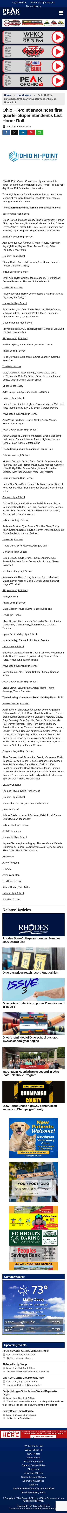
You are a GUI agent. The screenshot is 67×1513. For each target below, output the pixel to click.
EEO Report (33, 1453)
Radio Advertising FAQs (33, 1492)
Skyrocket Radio (41, 1506)
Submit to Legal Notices (42, 2)
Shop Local (33, 1469)
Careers (33, 1484)
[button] (61, 12)
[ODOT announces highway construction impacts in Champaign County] (33, 1092)
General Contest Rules (33, 1465)
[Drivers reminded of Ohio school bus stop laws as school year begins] (33, 1023)
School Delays (33, 6)
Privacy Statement (33, 1461)
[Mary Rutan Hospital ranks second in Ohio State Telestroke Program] (33, 1058)
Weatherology (50, 1508)
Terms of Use (33, 1457)
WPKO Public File (34, 1446)
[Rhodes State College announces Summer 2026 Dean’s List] (33, 924)
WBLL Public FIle (33, 1450)
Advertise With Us (33, 1473)
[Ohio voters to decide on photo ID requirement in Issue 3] (33, 989)
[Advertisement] (33, 23)
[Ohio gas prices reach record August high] (33, 958)
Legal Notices (19, 2)
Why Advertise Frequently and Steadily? (33, 1488)
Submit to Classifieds (33, 1480)
